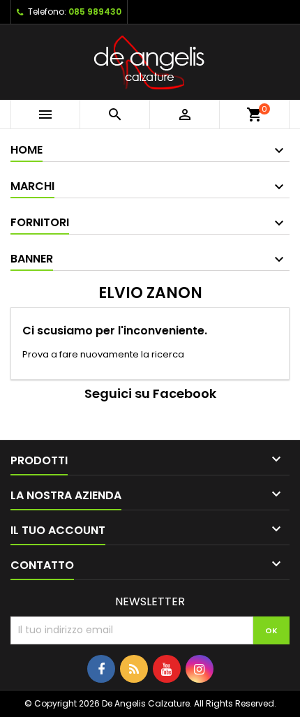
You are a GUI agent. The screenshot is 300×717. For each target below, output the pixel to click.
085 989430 (94, 11)
